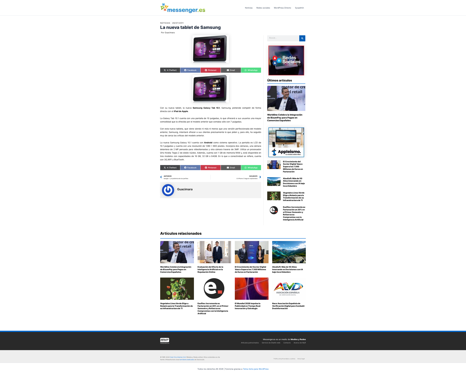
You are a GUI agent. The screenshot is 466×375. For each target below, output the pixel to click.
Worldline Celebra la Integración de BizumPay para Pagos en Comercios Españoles (284, 117)
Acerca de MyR (300, 343)
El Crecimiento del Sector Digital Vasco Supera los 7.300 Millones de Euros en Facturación (293, 166)
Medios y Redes (298, 339)
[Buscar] (302, 38)
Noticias (165, 23)
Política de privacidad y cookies (284, 359)
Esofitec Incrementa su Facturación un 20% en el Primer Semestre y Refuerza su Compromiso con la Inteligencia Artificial (294, 213)
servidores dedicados (187, 359)
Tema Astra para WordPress (256, 369)
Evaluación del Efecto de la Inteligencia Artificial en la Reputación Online (210, 269)
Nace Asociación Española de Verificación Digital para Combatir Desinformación (288, 306)
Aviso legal (301, 359)
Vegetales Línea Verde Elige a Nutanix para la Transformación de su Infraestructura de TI (293, 196)
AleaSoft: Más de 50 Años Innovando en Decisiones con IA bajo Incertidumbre (294, 182)
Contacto (287, 343)
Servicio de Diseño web (271, 343)
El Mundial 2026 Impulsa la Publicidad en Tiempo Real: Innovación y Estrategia (248, 306)
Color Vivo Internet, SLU (178, 357)
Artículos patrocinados (250, 343)
